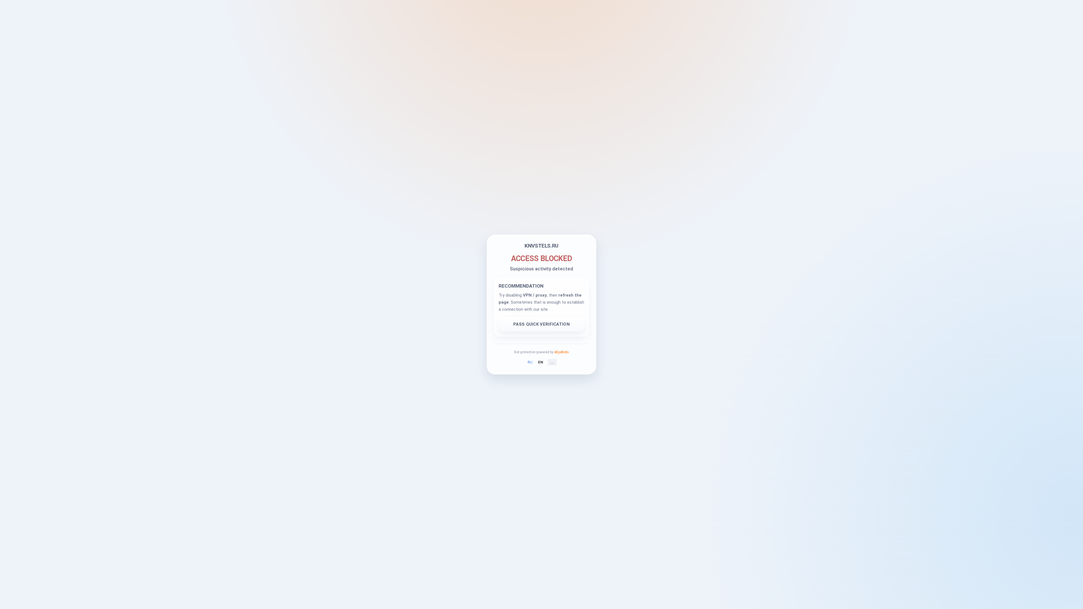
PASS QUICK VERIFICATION (541, 324)
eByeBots (561, 352)
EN (540, 362)
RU (530, 362)
